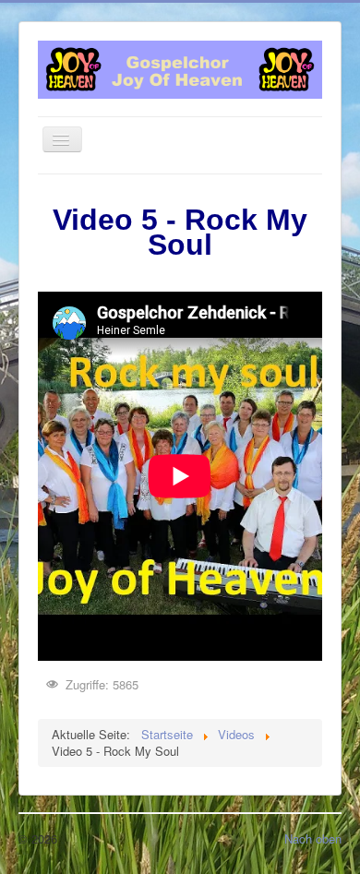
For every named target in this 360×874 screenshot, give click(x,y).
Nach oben (313, 838)
